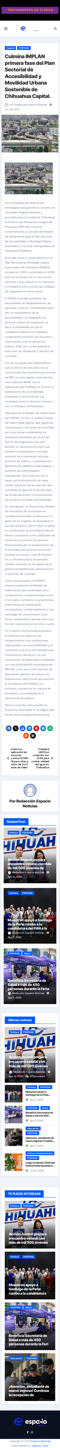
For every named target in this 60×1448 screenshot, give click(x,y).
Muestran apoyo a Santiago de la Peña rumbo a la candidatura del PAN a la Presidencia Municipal (30, 926)
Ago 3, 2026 (14, 937)
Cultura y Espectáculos (40, 1153)
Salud (27, 953)
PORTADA (24, 48)
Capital (10, 48)
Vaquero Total (40, 1445)
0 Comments (37, 1076)
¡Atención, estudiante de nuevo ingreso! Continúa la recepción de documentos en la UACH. (40, 1142)
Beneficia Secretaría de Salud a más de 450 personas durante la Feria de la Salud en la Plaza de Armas (28, 988)
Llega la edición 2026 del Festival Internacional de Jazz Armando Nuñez (40, 1165)
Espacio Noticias (41, 1441)
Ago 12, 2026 (15, 876)
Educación (33, 1128)
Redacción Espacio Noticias (31, 104)
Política (13, 832)
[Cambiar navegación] (5, 29)
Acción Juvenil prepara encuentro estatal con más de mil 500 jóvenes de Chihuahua (29, 866)
